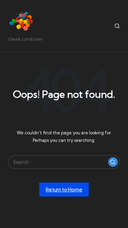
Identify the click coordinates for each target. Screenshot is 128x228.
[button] (113, 162)
